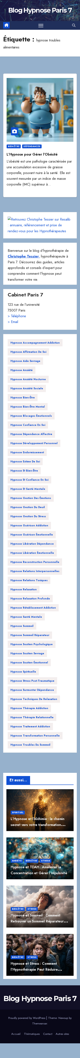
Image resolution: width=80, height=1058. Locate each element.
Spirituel (17, 812)
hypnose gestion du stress (28, 516)
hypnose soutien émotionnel (29, 662)
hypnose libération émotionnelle (32, 553)
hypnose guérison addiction (29, 525)
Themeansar (39, 1023)
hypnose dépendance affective (31, 434)
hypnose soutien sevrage (27, 653)
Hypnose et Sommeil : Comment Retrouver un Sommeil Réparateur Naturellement (37, 921)
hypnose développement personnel (34, 443)
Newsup (63, 1018)
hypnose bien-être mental (27, 407)
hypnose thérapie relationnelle (32, 717)
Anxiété (17, 860)
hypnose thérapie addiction (29, 708)
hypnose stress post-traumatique (32, 681)
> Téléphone (17, 316)
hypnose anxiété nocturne (28, 379)
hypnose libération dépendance (32, 544)
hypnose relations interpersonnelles (34, 571)
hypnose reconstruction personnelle (34, 562)
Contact (47, 1034)
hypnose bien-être (22, 397)
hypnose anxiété (21, 370)
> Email (13, 321)
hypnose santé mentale (26, 617)
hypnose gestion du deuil (27, 507)
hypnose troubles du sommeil (30, 745)
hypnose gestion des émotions (30, 498)
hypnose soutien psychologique (31, 644)
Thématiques (32, 1034)
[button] (74, 25)
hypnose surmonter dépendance (32, 690)
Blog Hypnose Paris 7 (40, 10)
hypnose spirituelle (23, 672)
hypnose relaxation (23, 589)
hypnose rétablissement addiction (33, 608)
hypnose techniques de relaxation (33, 699)
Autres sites (62, 1034)
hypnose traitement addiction (30, 726)
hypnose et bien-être (24, 471)
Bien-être (13, 146)
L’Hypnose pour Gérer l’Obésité (32, 154)
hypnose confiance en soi (27, 425)
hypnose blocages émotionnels (31, 416)
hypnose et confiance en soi (29, 480)
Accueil (15, 1034)
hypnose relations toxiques (29, 580)
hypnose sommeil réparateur (29, 635)
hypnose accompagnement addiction (35, 343)
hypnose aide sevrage (25, 361)
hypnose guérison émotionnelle (31, 535)
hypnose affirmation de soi (28, 352)
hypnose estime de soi (25, 461)
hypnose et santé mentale (27, 489)
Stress (45, 860)
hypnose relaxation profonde (30, 599)
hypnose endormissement (27, 452)
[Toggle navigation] (41, 25)
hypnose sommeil (21, 626)
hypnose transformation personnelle (35, 736)
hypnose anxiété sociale (26, 388)
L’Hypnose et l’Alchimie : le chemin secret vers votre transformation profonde (37, 824)
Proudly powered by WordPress (27, 1018)
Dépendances (31, 146)
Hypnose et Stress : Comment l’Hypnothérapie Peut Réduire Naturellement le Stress (34, 969)
